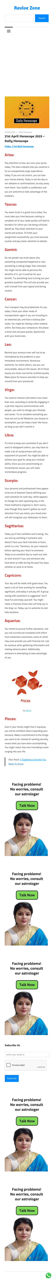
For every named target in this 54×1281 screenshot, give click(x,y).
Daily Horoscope (25, 132)
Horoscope (28, 146)
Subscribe (12, 1078)
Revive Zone (27, 8)
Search (41, 18)
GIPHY (28, 710)
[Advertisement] (27, 63)
